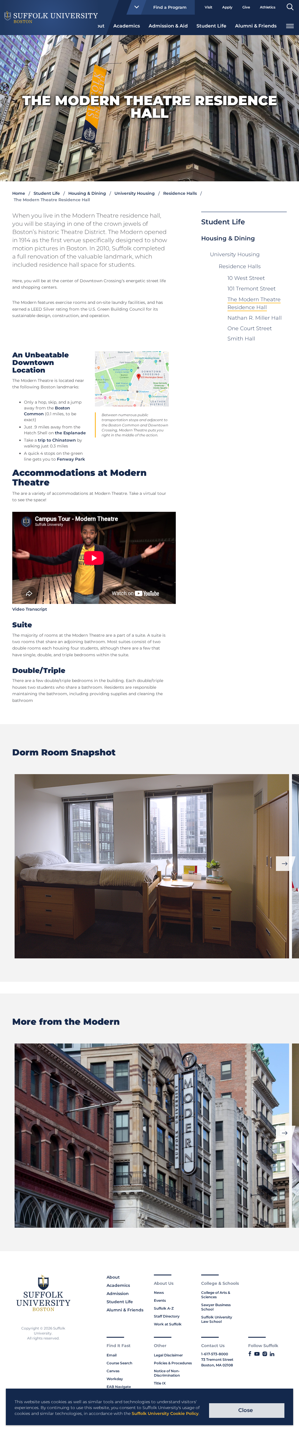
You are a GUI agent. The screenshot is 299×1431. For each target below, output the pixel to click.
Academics (126, 26)
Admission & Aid (168, 26)
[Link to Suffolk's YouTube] (257, 1354)
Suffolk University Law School (216, 1319)
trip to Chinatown (57, 440)
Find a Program (170, 7)
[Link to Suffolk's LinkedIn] (272, 1354)
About (113, 1277)
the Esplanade (70, 432)
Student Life (211, 26)
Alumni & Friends (256, 26)
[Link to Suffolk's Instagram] (265, 1354)
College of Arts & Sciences (215, 1294)
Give (246, 7)
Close (245, 1410)
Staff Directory (167, 1316)
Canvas (113, 1371)
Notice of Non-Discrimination (167, 1373)
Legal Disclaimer (168, 1355)
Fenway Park (71, 459)
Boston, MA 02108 (217, 1365)
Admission (118, 1293)
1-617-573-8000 (214, 1354)
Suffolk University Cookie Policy (165, 1413)
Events (160, 1300)
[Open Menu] (290, 25)
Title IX (160, 1383)
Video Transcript (29, 609)
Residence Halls (180, 193)
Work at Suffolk (168, 1324)
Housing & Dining (87, 193)
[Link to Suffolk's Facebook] (249, 1354)
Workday (115, 1379)
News (159, 1292)
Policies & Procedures (173, 1363)
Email (112, 1355)
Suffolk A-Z (164, 1308)
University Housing (134, 193)
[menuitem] (126, 25)
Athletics (267, 7)
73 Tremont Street (217, 1359)
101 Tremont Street (251, 288)
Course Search (119, 1363)
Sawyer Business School (216, 1307)
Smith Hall (241, 338)
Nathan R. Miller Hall (254, 318)
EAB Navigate (119, 1386)
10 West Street (246, 278)
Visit (208, 7)
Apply (227, 7)
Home (18, 193)
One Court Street (249, 328)
